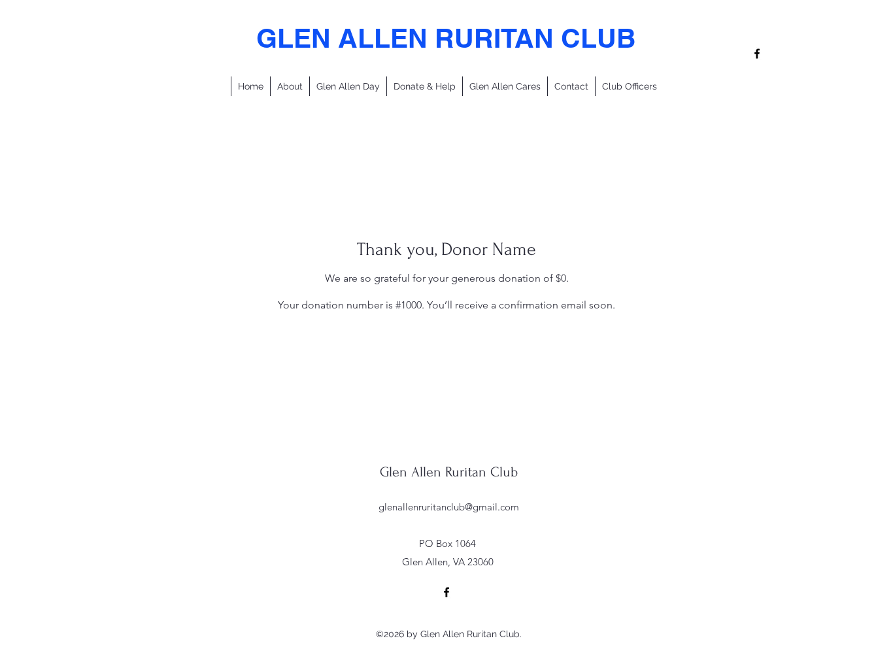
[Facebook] (757, 53)
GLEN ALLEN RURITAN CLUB (446, 38)
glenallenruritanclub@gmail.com (449, 507)
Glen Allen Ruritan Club (449, 472)
